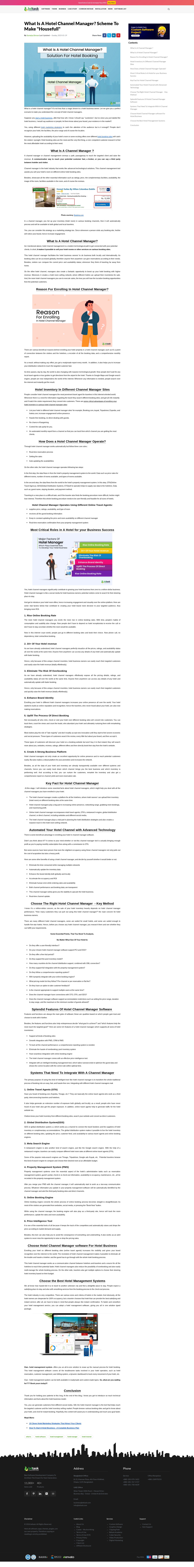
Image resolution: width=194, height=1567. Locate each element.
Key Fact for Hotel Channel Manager (144, 80)
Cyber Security (114, 1535)
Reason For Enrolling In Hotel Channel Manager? (149, 57)
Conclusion (134, 125)
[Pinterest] (33, 1493)
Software (46, 9)
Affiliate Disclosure (82, 1546)
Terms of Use (80, 1532)
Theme (54, 9)
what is (28, 1437)
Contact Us (145, 1524)
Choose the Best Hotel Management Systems (147, 121)
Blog (77, 1527)
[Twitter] (46, 1493)
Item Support (146, 1527)
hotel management (56, 1437)
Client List (79, 1543)
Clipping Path (113, 1529)
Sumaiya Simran (33, 35)
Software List (120, 9)
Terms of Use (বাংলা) (82, 1535)
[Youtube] (53, 1493)
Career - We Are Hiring (84, 1529)
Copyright (79, 1540)
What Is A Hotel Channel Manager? (143, 52)
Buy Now (111, 3)
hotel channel (86, 1437)
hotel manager (72, 1437)
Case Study (72, 9)
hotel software (40, 1437)
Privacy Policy (80, 1537)
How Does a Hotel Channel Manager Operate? (148, 69)
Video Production (115, 1537)
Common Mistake (86, 9)
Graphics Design (114, 1527)
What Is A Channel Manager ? (141, 48)
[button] (169, 9)
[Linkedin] (40, 1493)
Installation (100, 9)
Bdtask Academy (114, 1532)
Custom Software (115, 1524)
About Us (79, 1524)
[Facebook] (27, 1493)
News (110, 9)
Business (62, 9)
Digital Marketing (115, 1540)
